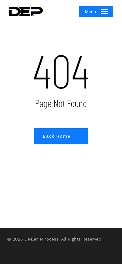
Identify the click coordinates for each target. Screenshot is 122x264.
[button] (96, 11)
